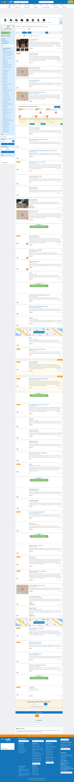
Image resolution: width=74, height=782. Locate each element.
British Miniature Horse (7, 64)
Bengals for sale (49, 752)
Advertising (38, 735)
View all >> (57, 106)
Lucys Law (63, 758)
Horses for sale (22, 766)
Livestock (36, 7)
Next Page (38, 712)
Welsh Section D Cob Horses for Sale (25, 722)
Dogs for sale (35, 743)
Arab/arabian (5, 63)
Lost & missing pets (65, 770)
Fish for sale (34, 771)
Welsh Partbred (6, 127)
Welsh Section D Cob (56, 722)
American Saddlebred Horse (7, 56)
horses (45, 724)
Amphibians (53, 5)
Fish (47, 5)
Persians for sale (49, 754)
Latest (29, 32)
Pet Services (56, 7)
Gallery (50, 32)
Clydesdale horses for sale (24, 773)
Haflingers (5, 85)
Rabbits (34, 5)
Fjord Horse (5, 81)
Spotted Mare (6, 117)
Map (54, 32)
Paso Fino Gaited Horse (8, 109)
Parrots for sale (35, 773)
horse (41, 724)
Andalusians (5, 60)
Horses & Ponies (5, 41)
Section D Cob (27, 724)
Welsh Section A (6, 129)
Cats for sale (48, 743)
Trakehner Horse (6, 124)
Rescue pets (21, 743)
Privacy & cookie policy (40, 779)
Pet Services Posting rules (66, 767)
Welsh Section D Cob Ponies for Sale (42, 722)
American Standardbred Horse (8, 59)
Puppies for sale (35, 744)
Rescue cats (21, 746)
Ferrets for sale (35, 768)
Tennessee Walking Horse (8, 120)
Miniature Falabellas (7, 99)
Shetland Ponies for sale (24, 769)
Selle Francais (6, 113)
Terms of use (31, 779)
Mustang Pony (6, 105)
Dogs (14, 5)
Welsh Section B (6, 130)
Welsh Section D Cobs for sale (24, 776)
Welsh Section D (5, 43)
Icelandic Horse (6, 91)
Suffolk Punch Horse (7, 119)
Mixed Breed (5, 101)
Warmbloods (5, 126)
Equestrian (26, 5)
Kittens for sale (49, 744)
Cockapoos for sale (36, 752)
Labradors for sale (36, 746)
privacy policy (44, 706)
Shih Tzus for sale (35, 761)
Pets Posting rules (64, 765)
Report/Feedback (64, 739)
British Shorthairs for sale (51, 746)
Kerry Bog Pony (6, 95)
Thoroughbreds (6, 123)
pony (49, 724)
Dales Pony (5, 73)
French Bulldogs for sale (37, 760)
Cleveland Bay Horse (7, 66)
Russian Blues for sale (50, 757)
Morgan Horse (6, 102)
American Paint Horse (7, 52)
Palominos (5, 108)
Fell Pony (5, 80)
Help (29, 735)
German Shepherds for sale (38, 753)
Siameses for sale (49, 751)
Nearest (42, 32)
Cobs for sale (21, 767)
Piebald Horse (6, 110)
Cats (20, 5)
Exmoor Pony (5, 78)
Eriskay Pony (5, 77)
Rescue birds (21, 752)
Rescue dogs (21, 744)
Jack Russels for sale (36, 756)
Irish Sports (5, 94)
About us (44, 735)
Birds (41, 5)
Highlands (5, 88)
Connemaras (5, 71)
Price (33, 32)
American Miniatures (7, 51)
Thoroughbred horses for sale (24, 771)
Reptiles (62, 5)
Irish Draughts (6, 92)
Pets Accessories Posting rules (67, 768)
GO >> (45, 704)
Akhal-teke (5, 49)
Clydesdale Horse (6, 67)
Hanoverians (5, 87)
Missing (9, 7)
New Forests (5, 106)
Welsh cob (33, 724)
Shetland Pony (6, 115)
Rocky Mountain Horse (7, 112)
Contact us (32, 735)
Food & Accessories (45, 7)
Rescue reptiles (22, 749)
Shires (4, 116)
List (46, 32)
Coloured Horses (6, 70)
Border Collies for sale (36, 758)
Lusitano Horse (6, 98)
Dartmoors (5, 74)
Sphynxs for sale (49, 755)
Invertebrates (27, 7)
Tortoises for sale (35, 774)
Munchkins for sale (50, 760)
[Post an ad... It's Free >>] (39, 229)
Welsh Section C (6, 131)
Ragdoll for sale (49, 749)
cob (38, 724)
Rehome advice (64, 761)
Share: (2, 155)
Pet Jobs (64, 7)
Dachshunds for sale (36, 755)
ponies (52, 724)
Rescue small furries (23, 751)
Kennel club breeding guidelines (65, 764)
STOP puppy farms (64, 760)
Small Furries (17, 7)
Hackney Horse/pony (7, 84)
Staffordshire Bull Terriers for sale (37, 750)
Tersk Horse (5, 122)
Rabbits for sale (35, 770)
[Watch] (61, 39)
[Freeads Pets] (9, 1)
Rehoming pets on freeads (66, 772)
